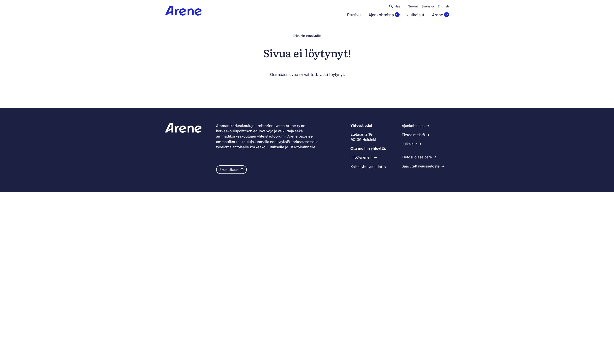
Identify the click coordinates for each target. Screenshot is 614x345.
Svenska (428, 6)
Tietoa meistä (413, 134)
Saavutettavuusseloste (421, 166)
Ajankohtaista (381, 15)
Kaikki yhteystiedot (366, 166)
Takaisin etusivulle (307, 36)
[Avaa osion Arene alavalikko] (446, 14)
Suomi (413, 6)
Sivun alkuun (229, 169)
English (443, 6)
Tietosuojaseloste (417, 157)
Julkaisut (415, 15)
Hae (398, 6)
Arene (437, 15)
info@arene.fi (361, 157)
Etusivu (354, 15)
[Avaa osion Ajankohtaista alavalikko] (397, 14)
